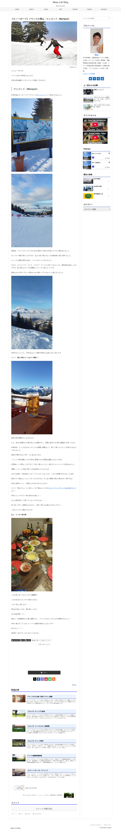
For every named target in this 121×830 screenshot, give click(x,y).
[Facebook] (94, 78)
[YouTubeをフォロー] (46, 679)
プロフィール (107, 825)
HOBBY (28, 640)
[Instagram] (98, 78)
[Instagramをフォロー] (42, 679)
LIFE (23, 640)
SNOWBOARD (16, 640)
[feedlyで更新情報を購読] (50, 679)
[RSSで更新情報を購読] (53, 679)
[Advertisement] (44, 657)
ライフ (39, 640)
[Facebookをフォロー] (38, 679)
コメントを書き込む (44, 809)
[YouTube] (102, 78)
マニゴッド (41, 95)
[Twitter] (90, 78)
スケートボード (47, 640)
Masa (96, 55)
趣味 (34, 640)
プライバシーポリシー (96, 825)
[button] (44, 672)
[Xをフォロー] (34, 679)
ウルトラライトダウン (55, 488)
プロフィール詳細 (89, 73)
